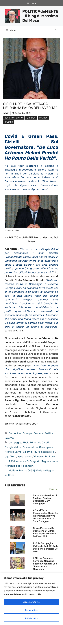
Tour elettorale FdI (44, 451)
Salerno (9, 122)
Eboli (25, 442)
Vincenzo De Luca (44, 456)
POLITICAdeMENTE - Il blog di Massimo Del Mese (40, 16)
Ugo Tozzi (10, 456)
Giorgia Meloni (13, 447)
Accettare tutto (31, 602)
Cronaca (31, 118)
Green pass (46, 447)
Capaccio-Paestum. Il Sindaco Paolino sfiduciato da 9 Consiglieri (45, 499)
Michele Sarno (13, 451)
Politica (43, 118)
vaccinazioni (24, 456)
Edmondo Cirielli (39, 442)
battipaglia (15, 442)
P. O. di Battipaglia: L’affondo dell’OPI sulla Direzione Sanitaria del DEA (45, 547)
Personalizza (31, 610)
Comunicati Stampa (14, 118)
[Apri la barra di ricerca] (56, 30)
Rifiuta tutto (31, 618)
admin (6, 113)
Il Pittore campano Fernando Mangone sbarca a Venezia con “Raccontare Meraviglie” (45, 564)
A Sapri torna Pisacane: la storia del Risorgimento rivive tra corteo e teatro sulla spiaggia (45, 516)
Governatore (30, 447)
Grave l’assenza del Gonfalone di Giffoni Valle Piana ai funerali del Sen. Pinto (45, 532)
